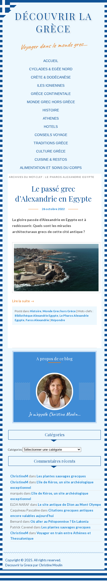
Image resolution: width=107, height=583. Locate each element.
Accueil (50, 61)
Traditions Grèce (51, 143)
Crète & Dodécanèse (51, 77)
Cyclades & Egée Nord (50, 69)
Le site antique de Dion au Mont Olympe (69, 505)
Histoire (51, 110)
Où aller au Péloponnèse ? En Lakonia (59, 521)
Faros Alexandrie (37, 320)
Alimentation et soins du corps (51, 168)
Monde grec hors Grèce (51, 102)
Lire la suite (23, 301)
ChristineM (19, 476)
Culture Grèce (50, 151)
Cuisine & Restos (51, 159)
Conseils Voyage (51, 135)
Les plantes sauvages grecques (61, 476)
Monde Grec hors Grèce (59, 311)
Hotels (51, 127)
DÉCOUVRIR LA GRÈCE (53, 22)
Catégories (15, 449)
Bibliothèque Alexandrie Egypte (36, 315)
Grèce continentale (51, 94)
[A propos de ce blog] (54, 391)
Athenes (51, 118)
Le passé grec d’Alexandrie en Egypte (53, 194)
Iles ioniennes (50, 85)
